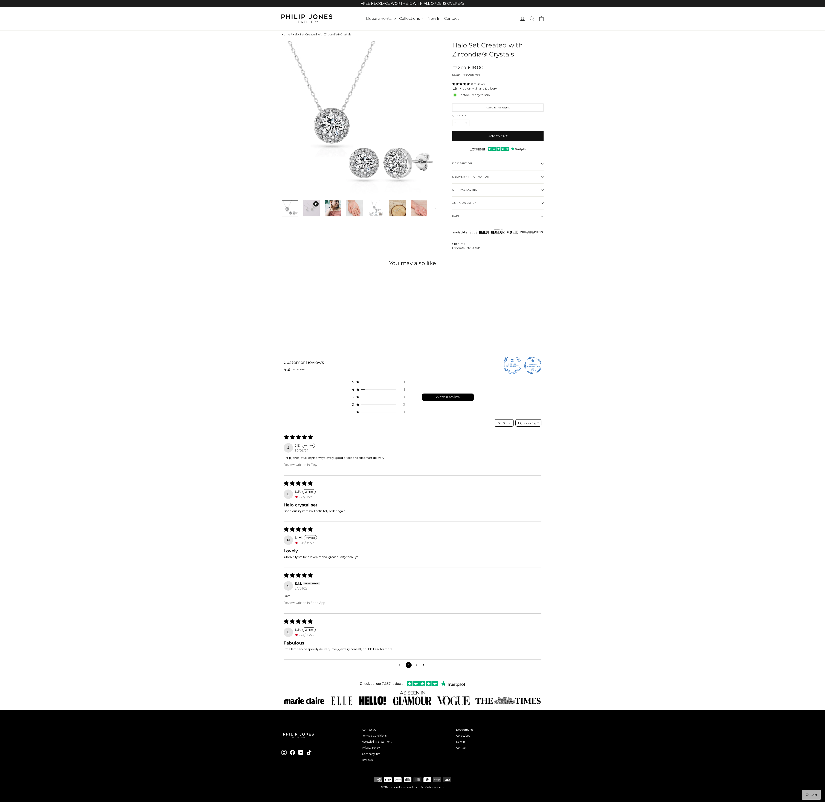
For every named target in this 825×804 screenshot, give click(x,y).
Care (456, 216)
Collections (410, 18)
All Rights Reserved (433, 787)
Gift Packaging (464, 189)
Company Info (371, 753)
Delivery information (470, 176)
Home (285, 34)
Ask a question (464, 203)
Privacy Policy (371, 747)
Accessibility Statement (377, 741)
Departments (379, 18)
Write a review (448, 397)
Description (462, 163)
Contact (451, 18)
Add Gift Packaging (498, 107)
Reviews (367, 759)
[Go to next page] (424, 665)
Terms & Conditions (374, 735)
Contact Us (369, 729)
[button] (461, 84)
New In (434, 18)
